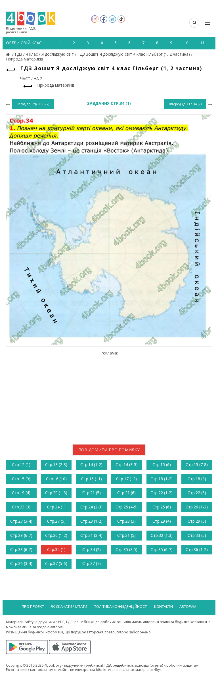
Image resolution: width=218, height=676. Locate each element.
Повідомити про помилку (109, 449)
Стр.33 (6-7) (21, 549)
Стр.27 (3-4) (21, 521)
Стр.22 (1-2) (161, 492)
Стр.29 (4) (161, 521)
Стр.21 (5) (91, 492)
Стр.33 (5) (197, 535)
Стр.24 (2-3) (91, 507)
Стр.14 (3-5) (127, 464)
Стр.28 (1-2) (91, 521)
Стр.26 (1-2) (197, 507)
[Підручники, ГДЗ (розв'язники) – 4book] (8, 54)
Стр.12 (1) (21, 464)
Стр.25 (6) (161, 507)
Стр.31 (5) (126, 535)
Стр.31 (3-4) (91, 535)
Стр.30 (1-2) (56, 535)
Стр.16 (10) (56, 478)
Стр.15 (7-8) (197, 464)
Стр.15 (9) (21, 478)
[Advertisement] (109, 395)
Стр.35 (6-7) (161, 549)
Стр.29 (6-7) (21, 535)
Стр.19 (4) (21, 492)
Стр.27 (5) (56, 521)
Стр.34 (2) (91, 549)
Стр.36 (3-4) (21, 563)
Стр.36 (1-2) (197, 549)
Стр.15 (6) (161, 464)
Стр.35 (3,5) (126, 549)
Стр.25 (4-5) (127, 507)
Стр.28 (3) (126, 521)
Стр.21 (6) (126, 492)
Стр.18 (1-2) (161, 478)
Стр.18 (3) (197, 478)
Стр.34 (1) (56, 549)
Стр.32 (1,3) (162, 535)
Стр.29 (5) (197, 521)
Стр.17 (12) (126, 478)
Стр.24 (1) (56, 507)
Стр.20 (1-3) (56, 492)
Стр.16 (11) (91, 478)
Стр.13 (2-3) (56, 464)
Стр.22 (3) (197, 492)
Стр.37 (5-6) (56, 563)
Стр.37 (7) (91, 563)
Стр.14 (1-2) (91, 464)
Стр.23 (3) (21, 507)
